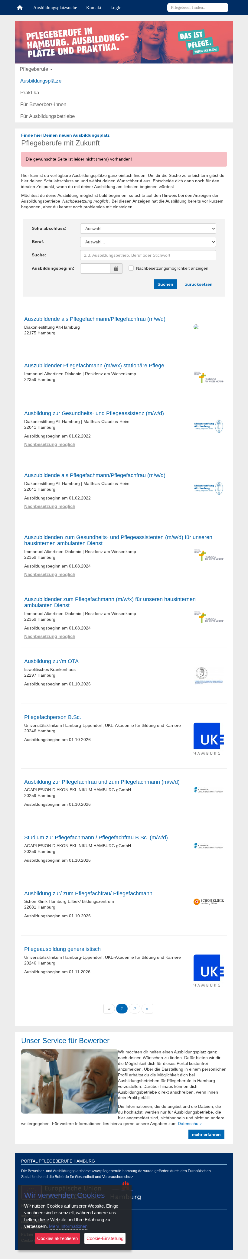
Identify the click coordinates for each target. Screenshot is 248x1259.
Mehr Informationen (68, 1226)
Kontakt (93, 7)
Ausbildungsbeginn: (53, 268)
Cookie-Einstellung (104, 1238)
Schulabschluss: (49, 228)
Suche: (39, 254)
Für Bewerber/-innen (22, 104)
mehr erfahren (206, 1134)
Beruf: (38, 241)
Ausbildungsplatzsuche (55, 7)
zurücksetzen (199, 284)
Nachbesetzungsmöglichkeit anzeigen (172, 268)
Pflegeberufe (19, 7)
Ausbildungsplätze (22, 81)
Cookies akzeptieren (57, 1238)
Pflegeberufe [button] (22, 69)
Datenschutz (190, 1123)
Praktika (22, 93)
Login (116, 7)
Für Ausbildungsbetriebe (22, 116)
